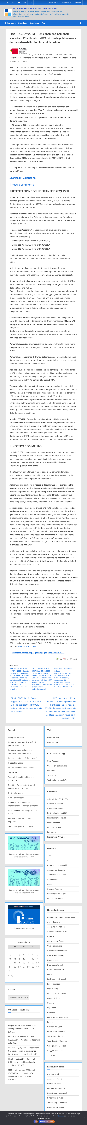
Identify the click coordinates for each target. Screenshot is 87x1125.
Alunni (49, 860)
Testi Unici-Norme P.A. (56, 780)
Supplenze (12, 772)
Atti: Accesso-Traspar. (56, 941)
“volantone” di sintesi (26, 646)
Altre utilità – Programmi (57, 799)
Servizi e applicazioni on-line (20, 826)
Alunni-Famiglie (53, 922)
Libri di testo (52, 989)
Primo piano (10, 23)
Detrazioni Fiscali (54, 1083)
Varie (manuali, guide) (56, 1046)
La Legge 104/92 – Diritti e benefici (23, 758)
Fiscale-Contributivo (56, 1088)
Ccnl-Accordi (53, 761)
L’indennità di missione (56, 1098)
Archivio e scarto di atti (57, 931)
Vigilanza (51, 1055)
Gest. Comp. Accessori (57, 1093)
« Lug (10, 975)
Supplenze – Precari (55, 1036)
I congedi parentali (16, 737)
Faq (43, 23)
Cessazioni (52, 884)
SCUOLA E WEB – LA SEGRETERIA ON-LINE (35, 8)
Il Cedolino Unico (15, 763)
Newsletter (34, 23)
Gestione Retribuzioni (56, 894)
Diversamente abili (55, 965)
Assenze (50, 936)
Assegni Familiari (54, 1079)
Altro (49, 856)
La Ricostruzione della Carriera (21, 767)
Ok (36, 1122)
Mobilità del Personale (56, 993)
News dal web (53, 737)
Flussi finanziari (53, 823)
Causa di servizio (54, 946)
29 (33, 967)
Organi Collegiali (54, 998)
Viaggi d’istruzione (55, 1050)
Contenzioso (52, 960)
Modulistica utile (54, 827)
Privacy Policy (54, 2)
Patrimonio (52, 832)
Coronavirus (52, 742)
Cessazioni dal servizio (57, 766)
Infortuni (50, 974)
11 (15, 959)
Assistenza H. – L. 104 (56, 875)
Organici (50, 1003)
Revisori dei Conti (54, 1027)
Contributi (22, 23)
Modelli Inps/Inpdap (55, 898)
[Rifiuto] (84, 1118)
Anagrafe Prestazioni (56, 927)
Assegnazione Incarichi (57, 865)
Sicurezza (51, 775)
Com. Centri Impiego (56, 955)
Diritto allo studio (15, 793)
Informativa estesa (47, 1122)
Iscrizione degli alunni (56, 979)
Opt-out (61, 1116)
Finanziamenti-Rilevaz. (56, 818)
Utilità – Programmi (55, 1107)
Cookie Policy (67, 2)
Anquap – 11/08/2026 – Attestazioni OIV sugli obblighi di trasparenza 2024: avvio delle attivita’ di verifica (23, 1051)
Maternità (51, 770)
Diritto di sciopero (16, 798)
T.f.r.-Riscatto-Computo (57, 1041)
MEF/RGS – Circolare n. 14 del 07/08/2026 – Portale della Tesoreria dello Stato (24, 1040)
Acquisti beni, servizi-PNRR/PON (61, 917)
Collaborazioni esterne (57, 950)
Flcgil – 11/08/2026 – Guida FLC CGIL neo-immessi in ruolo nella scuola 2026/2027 (21, 1062)
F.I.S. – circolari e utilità (57, 813)
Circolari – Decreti (55, 803)
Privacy (50, 1022)
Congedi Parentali (55, 889)
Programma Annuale (56, 837)
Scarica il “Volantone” (23, 177)
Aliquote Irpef (53, 1074)
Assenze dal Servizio (56, 870)
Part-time (51, 1012)
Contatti (78, 2)
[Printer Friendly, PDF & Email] (66, 659)
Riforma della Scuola (56, 1031)
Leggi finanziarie (54, 984)
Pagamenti (51, 1008)
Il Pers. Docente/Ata (55, 970)
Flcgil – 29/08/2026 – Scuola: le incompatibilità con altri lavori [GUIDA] (21, 1028)
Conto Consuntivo (55, 808)
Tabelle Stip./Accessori (57, 1103)
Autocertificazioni (55, 879)
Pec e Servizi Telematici (57, 1017)
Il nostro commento (22, 184)
